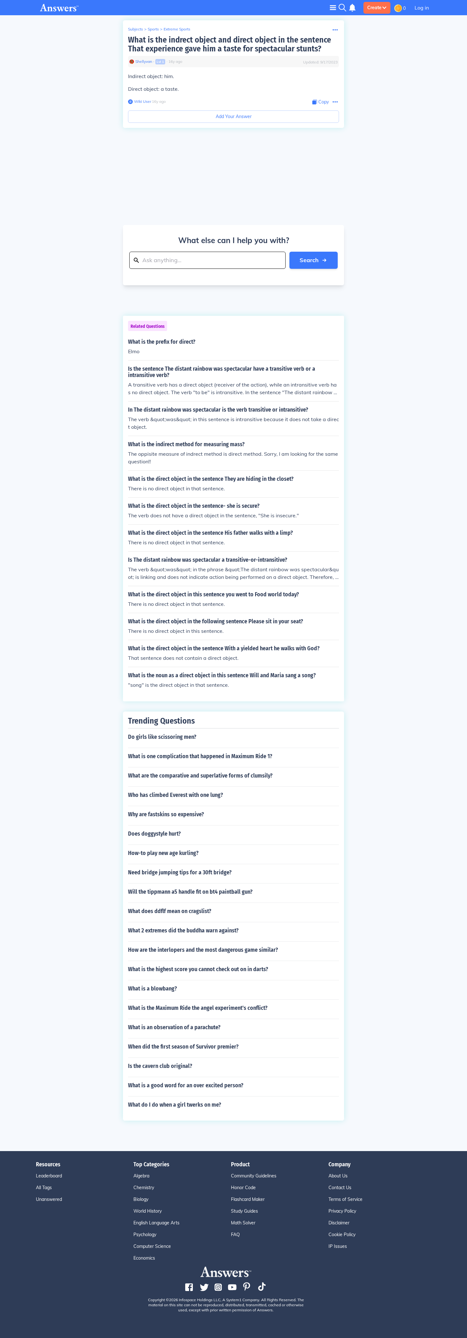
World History (147, 1211)
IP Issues (337, 1246)
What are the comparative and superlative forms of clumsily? (200, 775)
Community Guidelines (253, 1176)
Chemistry (143, 1187)
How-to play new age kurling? (163, 853)
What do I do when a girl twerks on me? (174, 1104)
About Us (338, 1176)
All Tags (44, 1187)
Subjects (135, 29)
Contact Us (339, 1187)
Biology (140, 1199)
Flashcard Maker (248, 1199)
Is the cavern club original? (160, 1066)
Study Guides (244, 1211)
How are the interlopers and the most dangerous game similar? (203, 949)
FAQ (235, 1234)
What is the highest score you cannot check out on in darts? (198, 969)
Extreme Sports (177, 29)
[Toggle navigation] (333, 7)
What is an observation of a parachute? (174, 1027)
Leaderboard (49, 1176)
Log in (422, 7)
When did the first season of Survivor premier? (183, 1046)
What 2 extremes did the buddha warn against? (183, 930)
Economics (144, 1258)
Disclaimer (338, 1223)
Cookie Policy (341, 1234)
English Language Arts (156, 1223)
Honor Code (243, 1187)
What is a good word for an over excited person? (185, 1085)
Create (374, 7)
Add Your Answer (234, 116)
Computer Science (152, 1246)
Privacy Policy (342, 1211)
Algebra (141, 1176)
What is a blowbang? (152, 988)
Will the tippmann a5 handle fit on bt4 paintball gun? (190, 891)
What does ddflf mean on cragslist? (169, 911)
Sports (153, 29)
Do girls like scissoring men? (162, 736)
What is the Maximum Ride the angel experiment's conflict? (197, 1007)
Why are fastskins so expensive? (166, 814)
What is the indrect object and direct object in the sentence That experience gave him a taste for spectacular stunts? (229, 44)
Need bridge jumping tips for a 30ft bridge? (180, 872)
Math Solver (243, 1223)
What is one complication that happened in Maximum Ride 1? (200, 756)
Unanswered (49, 1199)
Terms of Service (345, 1199)
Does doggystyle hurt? (154, 833)
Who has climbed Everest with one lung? (175, 795)
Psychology (144, 1234)
